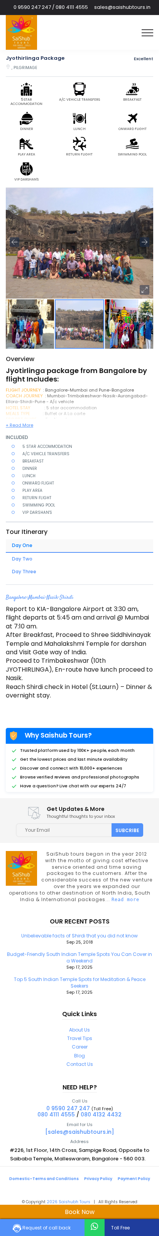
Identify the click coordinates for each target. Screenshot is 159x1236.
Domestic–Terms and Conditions (44, 1179)
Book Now (80, 1211)
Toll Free (120, 1227)
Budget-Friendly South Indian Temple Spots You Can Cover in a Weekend (79, 960)
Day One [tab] (22, 545)
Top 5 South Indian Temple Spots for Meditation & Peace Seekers (79, 985)
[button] (144, 290)
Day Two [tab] (22, 559)
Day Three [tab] (24, 571)
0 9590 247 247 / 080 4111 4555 (51, 7)
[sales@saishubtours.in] (79, 1132)
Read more (125, 899)
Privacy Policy (98, 1179)
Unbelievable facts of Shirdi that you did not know (79, 938)
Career (80, 1047)
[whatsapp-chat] (94, 1227)
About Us (79, 1030)
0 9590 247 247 (68, 1108)
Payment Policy (134, 1179)
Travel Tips (79, 1038)
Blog (79, 1055)
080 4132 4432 (101, 1114)
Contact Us (79, 1064)
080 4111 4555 (56, 1114)
